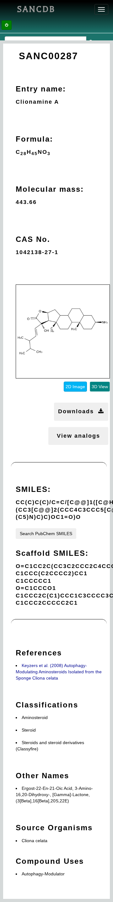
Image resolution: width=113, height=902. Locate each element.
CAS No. (33, 239)
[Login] (7, 25)
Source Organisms (54, 827)
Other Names (42, 775)
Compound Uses (50, 861)
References (39, 653)
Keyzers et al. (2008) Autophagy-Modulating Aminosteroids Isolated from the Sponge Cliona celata (59, 671)
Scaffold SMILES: (52, 553)
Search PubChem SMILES (46, 533)
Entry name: (41, 89)
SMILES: (33, 489)
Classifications (47, 705)
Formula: (34, 139)
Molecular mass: (50, 189)
